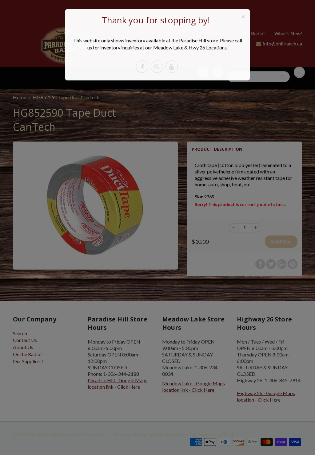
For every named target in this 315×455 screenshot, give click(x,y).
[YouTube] (171, 66)
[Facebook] (142, 66)
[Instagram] (157, 66)
